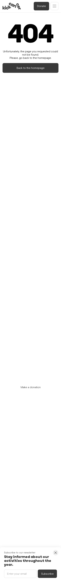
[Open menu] (54, 6)
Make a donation (31, 387)
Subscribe (47, 573)
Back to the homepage (30, 67)
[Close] (55, 552)
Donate (41, 6)
